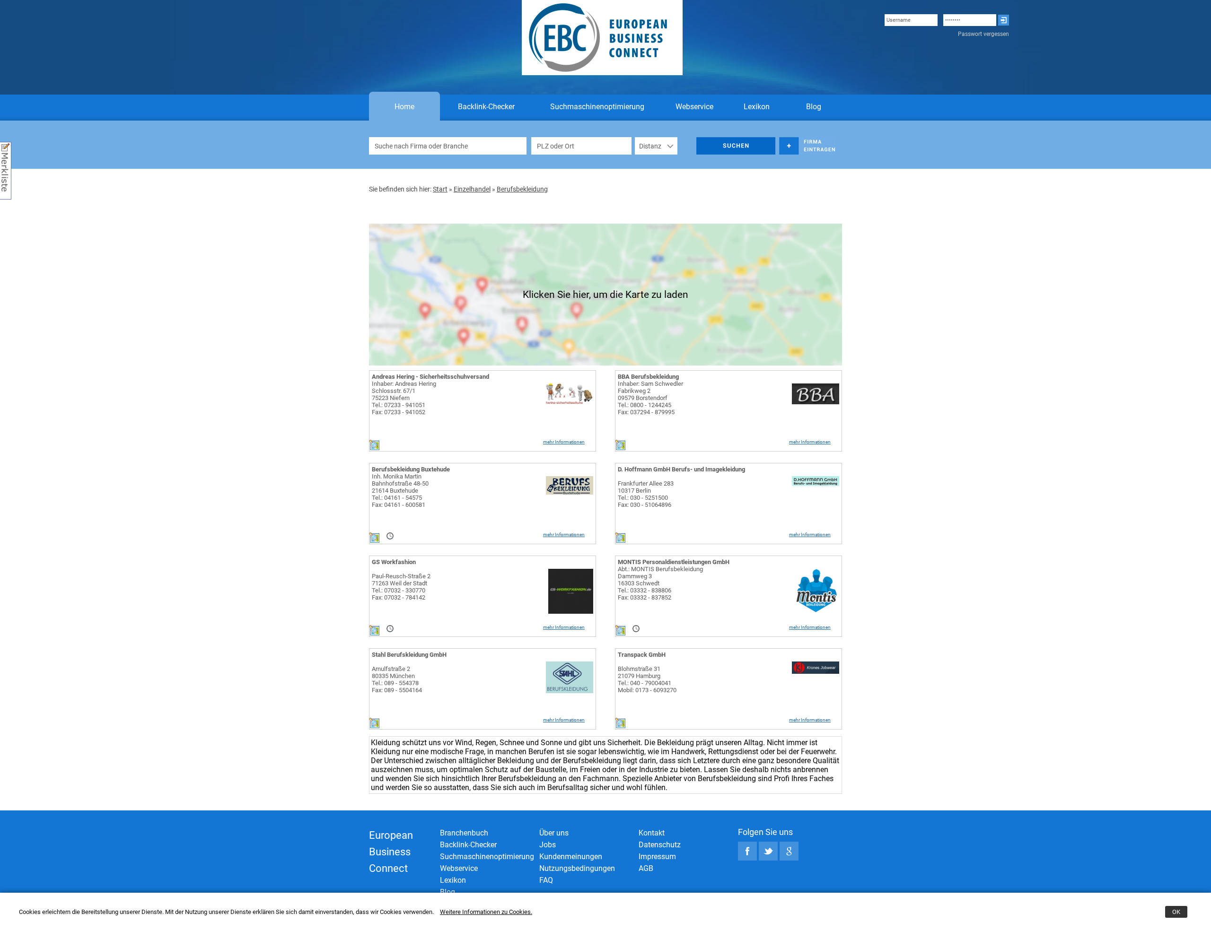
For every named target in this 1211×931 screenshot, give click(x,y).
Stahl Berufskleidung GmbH (409, 654)
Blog (813, 106)
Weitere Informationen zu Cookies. (486, 911)
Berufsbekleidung (522, 189)
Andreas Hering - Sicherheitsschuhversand (430, 376)
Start (440, 189)
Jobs (547, 844)
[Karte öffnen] (374, 448)
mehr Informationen (564, 441)
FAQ (546, 880)
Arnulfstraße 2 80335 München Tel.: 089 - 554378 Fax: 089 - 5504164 (397, 679)
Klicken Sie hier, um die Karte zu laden (605, 294)
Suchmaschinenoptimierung (597, 106)
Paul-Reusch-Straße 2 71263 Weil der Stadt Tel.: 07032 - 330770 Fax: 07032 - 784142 (401, 587)
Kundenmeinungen (570, 856)
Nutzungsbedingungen (577, 868)
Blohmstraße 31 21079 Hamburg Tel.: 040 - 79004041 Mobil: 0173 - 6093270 (647, 679)
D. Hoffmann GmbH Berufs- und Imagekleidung (681, 469)
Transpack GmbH (642, 654)
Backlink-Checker (486, 106)
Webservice (694, 106)
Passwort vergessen (983, 34)
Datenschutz (660, 844)
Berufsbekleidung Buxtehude (411, 469)
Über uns (554, 832)
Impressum (657, 856)
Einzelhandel (472, 189)
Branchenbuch (464, 832)
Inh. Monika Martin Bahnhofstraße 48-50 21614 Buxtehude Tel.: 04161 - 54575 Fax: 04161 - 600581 (400, 490)
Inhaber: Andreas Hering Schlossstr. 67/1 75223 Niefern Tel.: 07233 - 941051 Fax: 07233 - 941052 (404, 398)
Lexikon (757, 106)
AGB (646, 868)
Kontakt (652, 832)
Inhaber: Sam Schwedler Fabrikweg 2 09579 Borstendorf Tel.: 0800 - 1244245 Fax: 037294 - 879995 (650, 398)
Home (404, 106)
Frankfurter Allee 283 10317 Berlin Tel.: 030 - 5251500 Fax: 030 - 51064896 (646, 494)
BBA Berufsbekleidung (648, 376)
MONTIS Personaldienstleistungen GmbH (673, 562)
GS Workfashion (394, 562)
